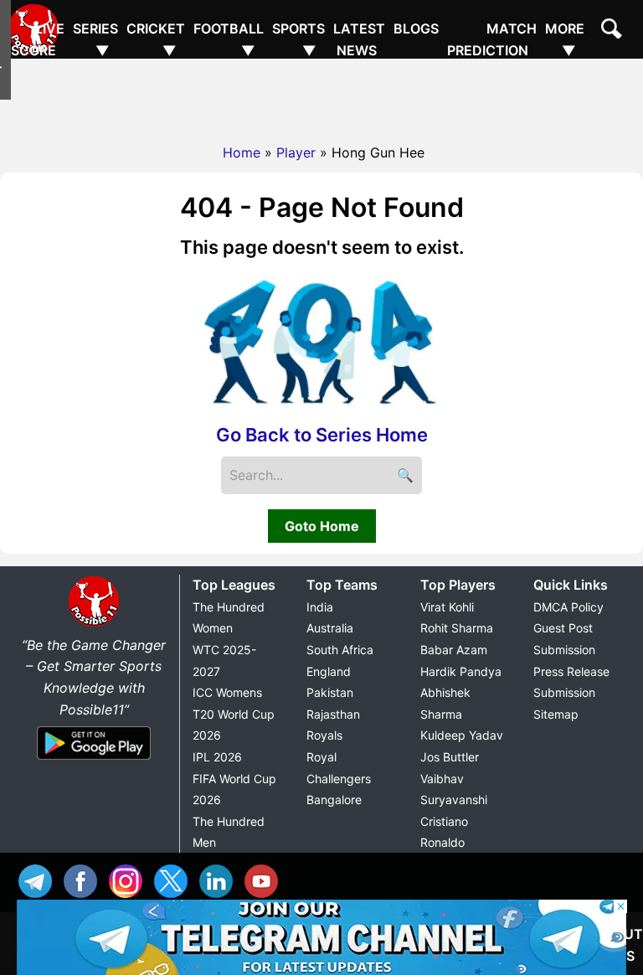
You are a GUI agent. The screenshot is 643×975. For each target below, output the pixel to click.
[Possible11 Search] (613, 31)
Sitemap (556, 714)
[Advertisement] (321, 96)
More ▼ (564, 39)
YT (265, 879)
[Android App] (94, 760)
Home (241, 152)
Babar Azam (453, 649)
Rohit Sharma (456, 628)
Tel (39, 879)
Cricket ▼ (155, 39)
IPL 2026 (217, 757)
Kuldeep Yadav (461, 735)
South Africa (339, 649)
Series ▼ (95, 39)
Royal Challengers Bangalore (338, 778)
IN (220, 879)
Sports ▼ (298, 39)
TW (175, 879)
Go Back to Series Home (322, 435)
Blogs (416, 28)
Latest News (359, 39)
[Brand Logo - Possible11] (94, 623)
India (319, 607)
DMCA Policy (568, 607)
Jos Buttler (449, 757)
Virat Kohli (447, 607)
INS (130, 879)
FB (84, 879)
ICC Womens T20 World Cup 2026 (234, 713)
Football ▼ (228, 39)
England (328, 671)
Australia (329, 628)
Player (296, 152)
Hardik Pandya (461, 671)
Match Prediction (492, 39)
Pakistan (329, 692)
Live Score (37, 39)
